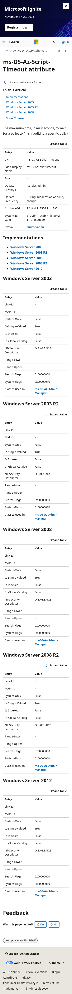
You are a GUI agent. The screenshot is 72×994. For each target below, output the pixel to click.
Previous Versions (36, 972)
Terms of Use (51, 983)
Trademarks (10, 988)
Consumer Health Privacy (19, 983)
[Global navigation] (4, 42)
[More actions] (65, 51)
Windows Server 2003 (20, 102)
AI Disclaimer (11, 972)
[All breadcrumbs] (6, 51)
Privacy (26, 977)
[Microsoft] (36, 41)
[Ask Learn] (59, 51)
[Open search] (54, 42)
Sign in (64, 42)
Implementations (17, 97)
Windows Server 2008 (20, 112)
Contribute (10, 977)
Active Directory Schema (29, 50)
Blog (55, 972)
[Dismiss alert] (66, 6)
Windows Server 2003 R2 (22, 107)
